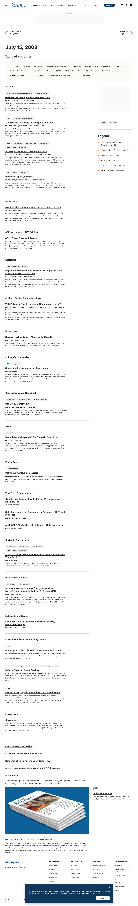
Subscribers (75, 873)
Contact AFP (97, 878)
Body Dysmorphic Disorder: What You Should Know (33, 650)
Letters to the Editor (37, 75)
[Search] (131, 5)
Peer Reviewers (76, 869)
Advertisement (69, 13)
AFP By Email (98, 873)
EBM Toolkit (119, 886)
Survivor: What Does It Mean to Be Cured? (28, 337)
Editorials (77, 66)
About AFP (119, 865)
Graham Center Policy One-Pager (97, 66)
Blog (84, 5)
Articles (27, 66)
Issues (60, 5)
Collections (53, 878)
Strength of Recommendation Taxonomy (27, 761)
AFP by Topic (73, 5)
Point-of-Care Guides (18, 71)
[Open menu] (6, 5)
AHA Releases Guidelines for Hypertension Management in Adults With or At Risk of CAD (30, 589)
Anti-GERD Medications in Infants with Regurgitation (34, 525)
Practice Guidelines (17, 75)
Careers (96, 882)
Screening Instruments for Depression (26, 368)
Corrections (86, 75)
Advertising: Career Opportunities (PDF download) (33, 768)
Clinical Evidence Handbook (41, 71)
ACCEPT (102, 898)
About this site (10, 899)
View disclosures (53, 783)
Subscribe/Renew (99, 865)
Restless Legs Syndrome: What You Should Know (32, 692)
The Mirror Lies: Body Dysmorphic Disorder (29, 122)
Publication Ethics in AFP (122, 870)
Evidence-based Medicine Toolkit (23, 753)
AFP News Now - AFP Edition (58, 66)
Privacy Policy (95, 893)
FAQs (117, 890)
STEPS (58, 71)
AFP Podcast (120, 876)
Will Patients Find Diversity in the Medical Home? (33, 304)
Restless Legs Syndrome (19, 176)
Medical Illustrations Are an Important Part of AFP (33, 207)
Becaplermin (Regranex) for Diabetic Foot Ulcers (32, 437)
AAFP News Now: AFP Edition (21, 238)
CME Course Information (19, 746)
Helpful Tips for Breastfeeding (22, 670)
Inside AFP (38, 66)
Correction (11, 720)
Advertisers (75, 878)
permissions (52, 850)
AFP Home (53, 865)
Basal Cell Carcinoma (17, 403)
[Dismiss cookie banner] (109, 887)
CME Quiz (95, 5)
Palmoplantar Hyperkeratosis (21, 473)
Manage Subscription (101, 869)
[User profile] (126, 5)
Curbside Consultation (110, 71)
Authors (74, 865)
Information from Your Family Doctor (63, 75)
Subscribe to (102, 793)
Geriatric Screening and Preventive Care (27, 97)
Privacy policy (22, 899)
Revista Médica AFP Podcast (122, 881)
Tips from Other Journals (87, 71)
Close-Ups (118, 66)
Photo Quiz (69, 71)
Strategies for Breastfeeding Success (26, 151)
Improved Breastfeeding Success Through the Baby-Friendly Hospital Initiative (34, 272)
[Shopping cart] (121, 5)
